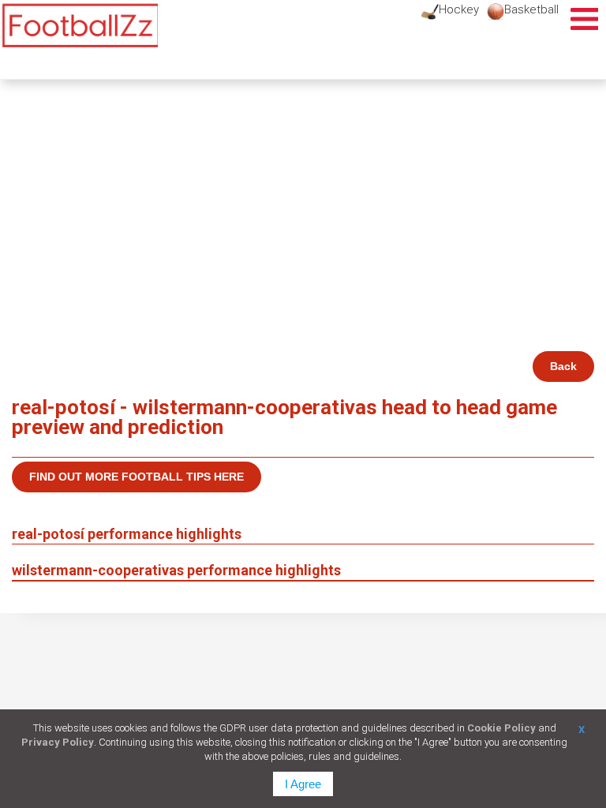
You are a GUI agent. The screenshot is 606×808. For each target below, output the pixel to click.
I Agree (303, 784)
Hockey (459, 9)
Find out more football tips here (136, 476)
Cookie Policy (501, 728)
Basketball (531, 9)
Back (563, 366)
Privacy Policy (57, 742)
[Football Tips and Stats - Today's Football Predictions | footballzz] (79, 25)
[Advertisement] (303, 232)
